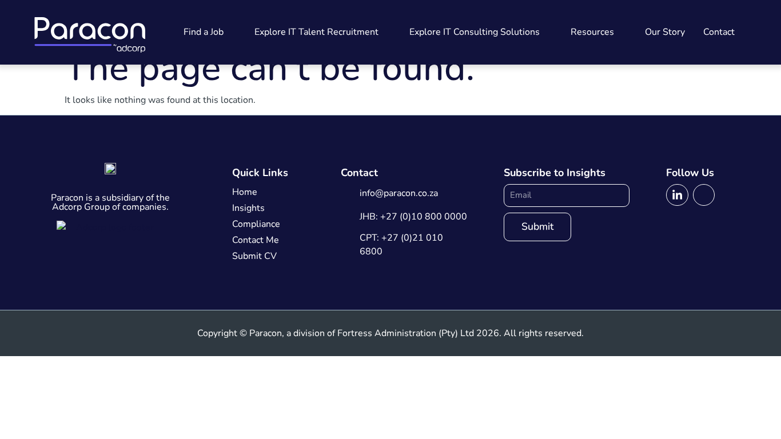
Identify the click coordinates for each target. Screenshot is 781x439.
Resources (592, 32)
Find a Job (204, 32)
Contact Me (255, 240)
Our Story (665, 32)
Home (244, 192)
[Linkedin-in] (677, 195)
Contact (719, 32)
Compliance (256, 224)
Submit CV (254, 256)
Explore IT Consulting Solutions (474, 32)
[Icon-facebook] (704, 195)
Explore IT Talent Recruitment (316, 32)
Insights (248, 208)
